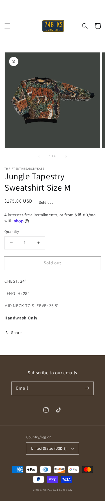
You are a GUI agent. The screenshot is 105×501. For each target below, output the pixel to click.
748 (45, 489)
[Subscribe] (86, 388)
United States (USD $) (48, 448)
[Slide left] (39, 156)
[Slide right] (65, 156)
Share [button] (16, 332)
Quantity (11, 231)
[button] (7, 26)
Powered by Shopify (60, 489)
